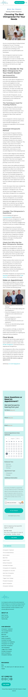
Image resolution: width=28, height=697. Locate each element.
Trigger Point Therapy (8, 578)
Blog (2, 665)
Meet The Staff (4, 617)
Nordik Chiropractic (8, 344)
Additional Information (10, 477)
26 (11, 453)
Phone (8, 417)
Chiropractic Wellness (8, 586)
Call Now (14, 537)
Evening (8, 468)
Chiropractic (18, 9)
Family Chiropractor (7, 562)
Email (8, 425)
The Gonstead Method (8, 552)
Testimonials (4, 618)
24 (6, 453)
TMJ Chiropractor (7, 575)
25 (9, 453)
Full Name (9, 410)
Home (9, 9)
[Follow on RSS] (8, 679)
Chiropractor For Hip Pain (9, 570)
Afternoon (9, 466)
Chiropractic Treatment (8, 550)
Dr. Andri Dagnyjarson (14, 363)
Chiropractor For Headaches (9, 568)
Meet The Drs (4, 615)
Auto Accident (6, 555)
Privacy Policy (5, 689)
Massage (8, 475)
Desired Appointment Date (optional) (12, 433)
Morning (8, 464)
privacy (18, 515)
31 (6, 456)
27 (14, 453)
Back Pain (5, 557)
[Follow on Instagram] (11, 679)
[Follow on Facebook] (2, 679)
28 (16, 453)
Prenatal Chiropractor (8, 581)
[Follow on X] (5, 679)
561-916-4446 (8, 530)
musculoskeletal (7, 217)
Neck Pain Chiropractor (8, 573)
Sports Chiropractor (7, 583)
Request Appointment (19, 2)
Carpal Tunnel (6, 560)
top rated (5, 275)
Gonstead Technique (8, 565)
